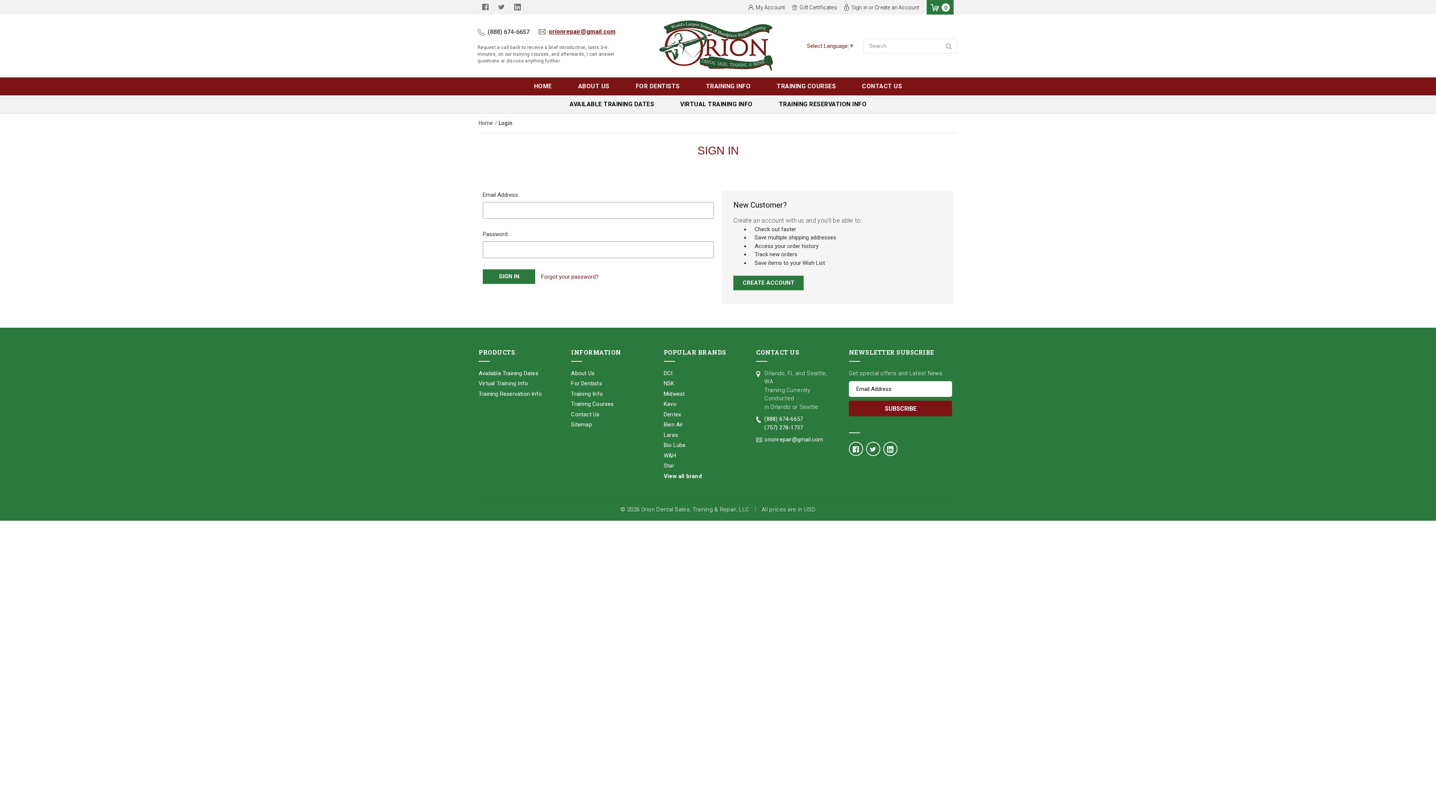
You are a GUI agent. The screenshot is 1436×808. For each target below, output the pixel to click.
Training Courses (806, 86)
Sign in (860, 7)
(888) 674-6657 (509, 32)
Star (669, 465)
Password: (496, 234)
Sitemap (581, 424)
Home (543, 86)
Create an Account (897, 7)
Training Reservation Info (823, 104)
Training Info (728, 86)
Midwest (674, 394)
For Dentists (658, 86)
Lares (671, 435)
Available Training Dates (612, 104)
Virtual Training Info (716, 104)
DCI (668, 373)
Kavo (670, 404)
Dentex (672, 414)
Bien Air (673, 424)
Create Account (768, 282)
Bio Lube (675, 445)
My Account (770, 7)
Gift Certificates (818, 7)
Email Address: (501, 195)
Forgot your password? (570, 276)
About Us (594, 86)
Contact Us (882, 86)
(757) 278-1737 (783, 427)
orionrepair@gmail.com (582, 31)
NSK (669, 383)
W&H (670, 455)
